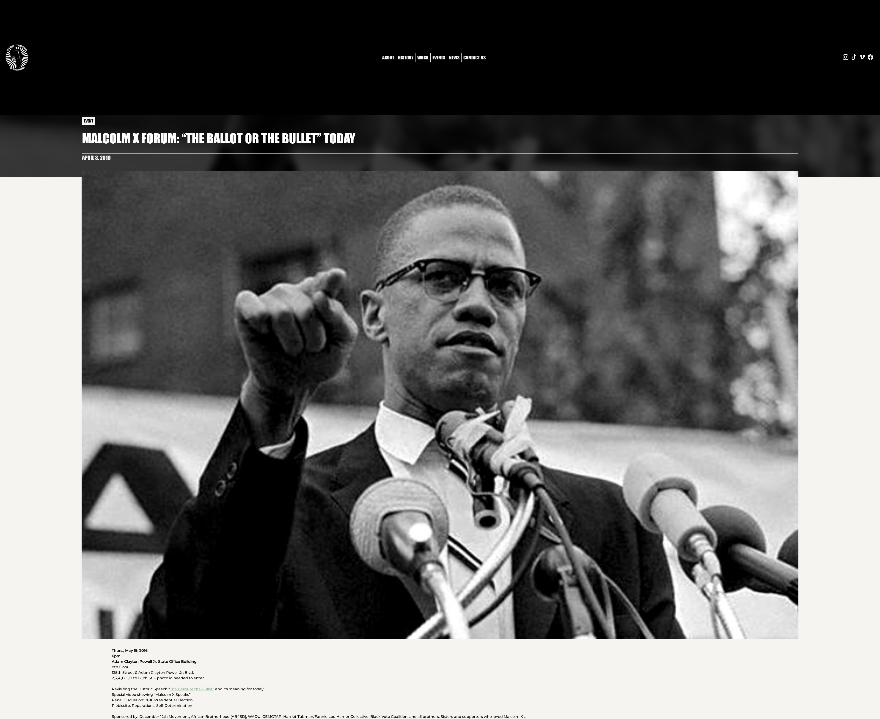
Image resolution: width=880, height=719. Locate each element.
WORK (423, 57)
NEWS (454, 57)
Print (790, 158)
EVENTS (438, 57)
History (405, 57)
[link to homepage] (17, 58)
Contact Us (474, 57)
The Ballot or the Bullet (191, 689)
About (388, 57)
